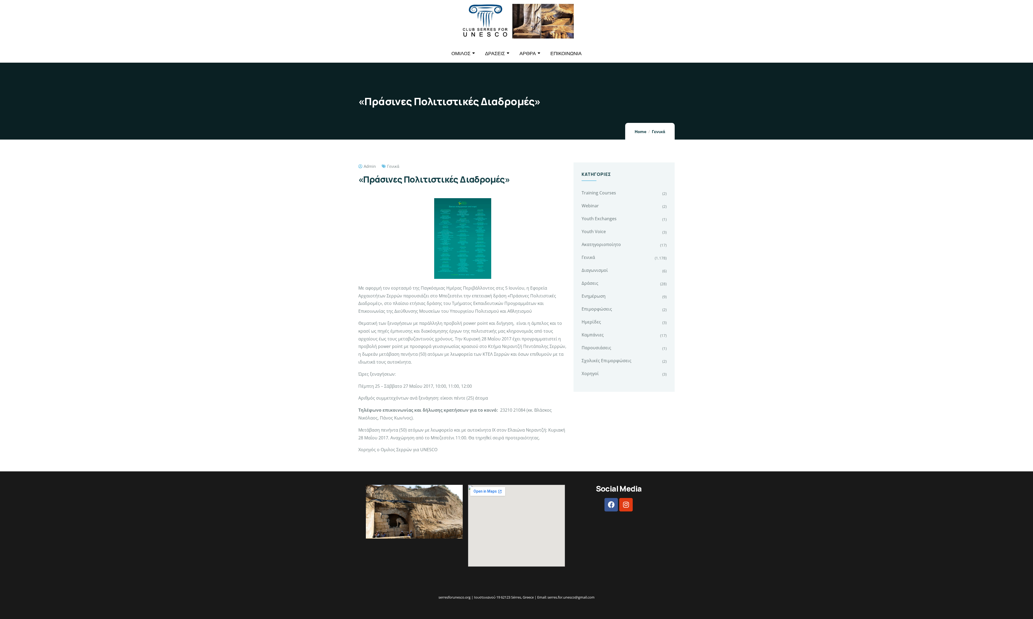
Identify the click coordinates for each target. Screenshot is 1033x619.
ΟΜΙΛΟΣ (460, 53)
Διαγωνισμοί (595, 270)
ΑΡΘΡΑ (527, 53)
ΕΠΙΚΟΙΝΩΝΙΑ (566, 53)
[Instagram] (626, 504)
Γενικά (658, 131)
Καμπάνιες (593, 335)
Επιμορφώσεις (597, 309)
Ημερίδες (591, 322)
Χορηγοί (590, 373)
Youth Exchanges (599, 219)
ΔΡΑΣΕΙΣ (495, 53)
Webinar (590, 206)
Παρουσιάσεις (596, 348)
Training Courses (599, 193)
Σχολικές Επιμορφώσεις (606, 361)
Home (640, 131)
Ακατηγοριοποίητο (601, 244)
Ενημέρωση (594, 296)
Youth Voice (594, 231)
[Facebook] (611, 504)
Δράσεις (590, 283)
